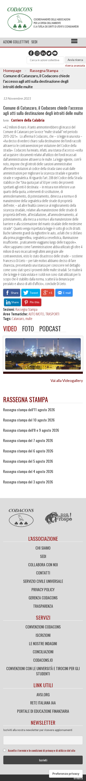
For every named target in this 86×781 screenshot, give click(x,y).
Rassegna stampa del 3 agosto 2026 (28, 481)
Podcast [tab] (50, 328)
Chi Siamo (43, 548)
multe (28, 318)
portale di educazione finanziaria (43, 711)
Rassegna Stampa (44, 70)
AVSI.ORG (43, 694)
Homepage (12, 70)
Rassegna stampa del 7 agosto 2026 (28, 440)
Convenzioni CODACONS (43, 626)
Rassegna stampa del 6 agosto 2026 (28, 450)
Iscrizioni (43, 635)
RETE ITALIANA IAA (43, 702)
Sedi (34, 41)
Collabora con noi (43, 564)
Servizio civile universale (43, 581)
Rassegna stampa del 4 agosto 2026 (28, 471)
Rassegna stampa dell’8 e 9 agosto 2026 (31, 430)
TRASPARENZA (43, 606)
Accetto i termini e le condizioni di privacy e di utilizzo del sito (41, 750)
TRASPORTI (52, 313)
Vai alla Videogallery (67, 380)
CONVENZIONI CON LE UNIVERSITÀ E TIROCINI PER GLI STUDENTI (43, 671)
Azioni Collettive (16, 41)
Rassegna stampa (25, 399)
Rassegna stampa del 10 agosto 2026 (29, 420)
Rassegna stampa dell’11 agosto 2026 (29, 409)
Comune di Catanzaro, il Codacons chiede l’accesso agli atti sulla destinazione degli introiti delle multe (43, 110)
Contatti (43, 572)
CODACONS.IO (43, 660)
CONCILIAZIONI (43, 651)
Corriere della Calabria (27, 120)
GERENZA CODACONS (43, 597)
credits (78, 778)
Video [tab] (10, 328)
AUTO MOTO (36, 313)
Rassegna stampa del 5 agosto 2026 (28, 461)
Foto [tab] (28, 328)
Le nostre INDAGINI (43, 643)
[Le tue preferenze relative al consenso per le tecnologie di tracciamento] (66, 774)
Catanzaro (18, 318)
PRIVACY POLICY (43, 589)
